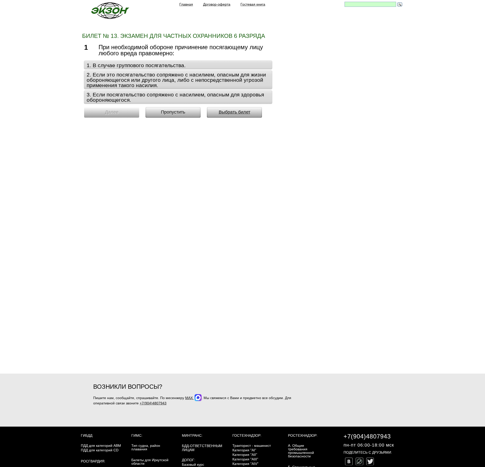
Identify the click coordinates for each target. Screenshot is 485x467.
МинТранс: (192, 435)
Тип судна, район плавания (145, 447)
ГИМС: (136, 435)
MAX (189, 398)
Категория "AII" (244, 455)
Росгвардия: (93, 461)
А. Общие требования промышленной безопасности (301, 451)
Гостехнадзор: (246, 435)
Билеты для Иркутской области (149, 461)
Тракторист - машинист (251, 446)
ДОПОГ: (188, 460)
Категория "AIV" (245, 464)
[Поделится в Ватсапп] (359, 461)
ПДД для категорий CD (99, 450)
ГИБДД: (87, 435)
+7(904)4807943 (153, 403)
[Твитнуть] (370, 461)
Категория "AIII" (245, 459)
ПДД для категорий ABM (101, 446)
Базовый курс (193, 464)
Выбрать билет (234, 112)
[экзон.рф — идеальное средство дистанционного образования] (110, 10)
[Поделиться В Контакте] (349, 461)
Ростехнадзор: (303, 435)
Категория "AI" (244, 450)
